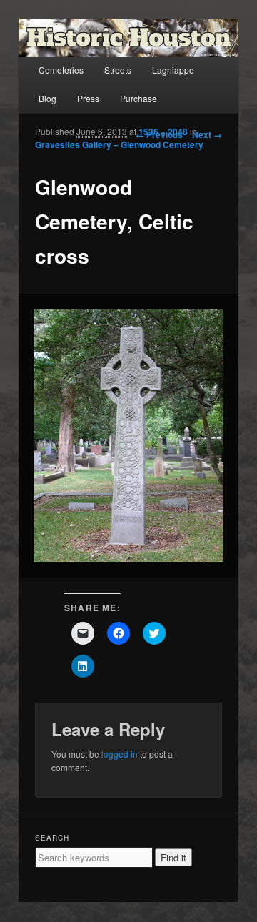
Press (88, 98)
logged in (119, 754)
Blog (47, 98)
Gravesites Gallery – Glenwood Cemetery (119, 144)
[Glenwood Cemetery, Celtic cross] (128, 435)
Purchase (138, 98)
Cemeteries (61, 70)
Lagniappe (173, 70)
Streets (117, 70)
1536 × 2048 (163, 131)
